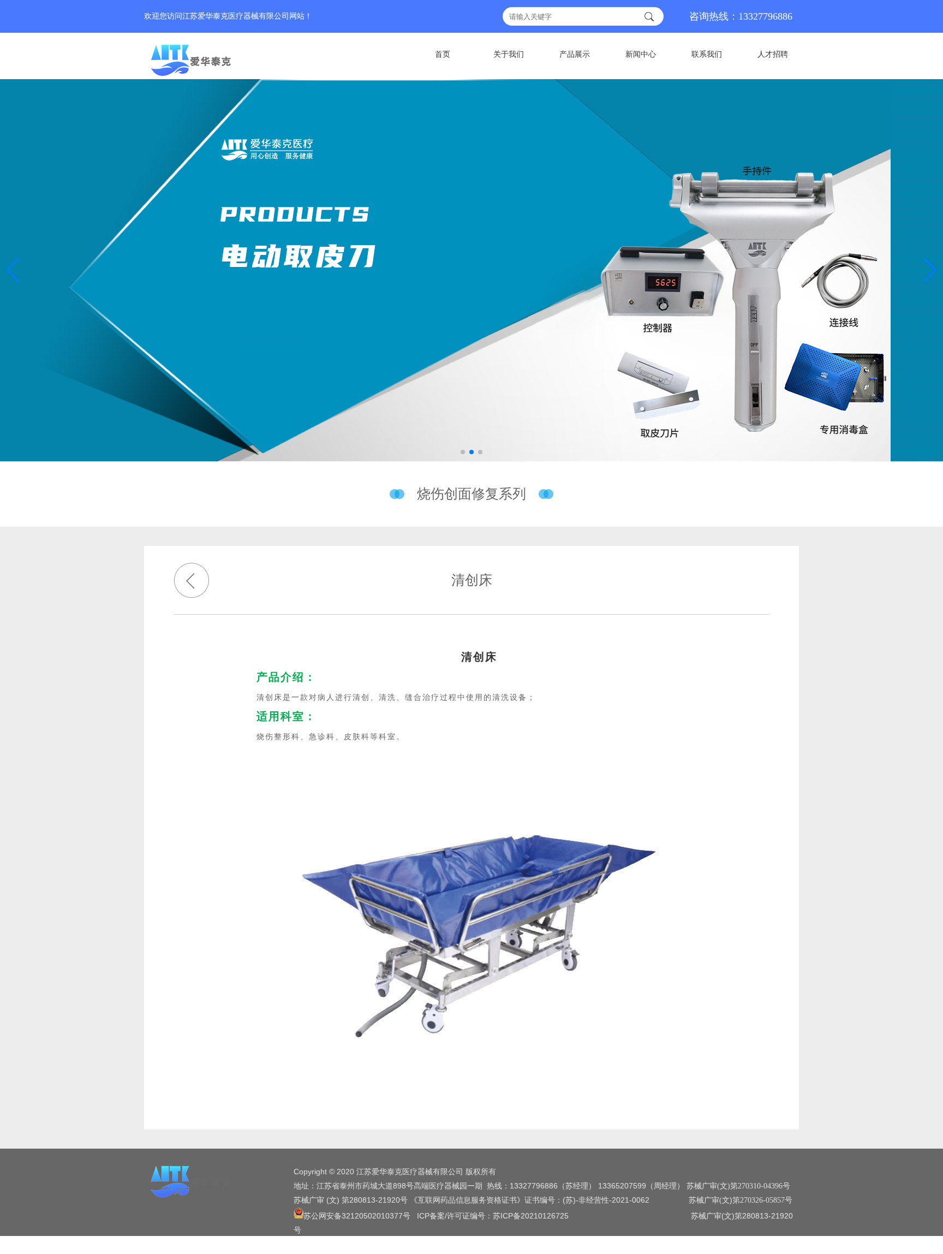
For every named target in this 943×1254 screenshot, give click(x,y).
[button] (930, 270)
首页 (442, 54)
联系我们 (706, 54)
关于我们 (508, 54)
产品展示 (574, 54)
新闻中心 (640, 54)
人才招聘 (772, 54)
